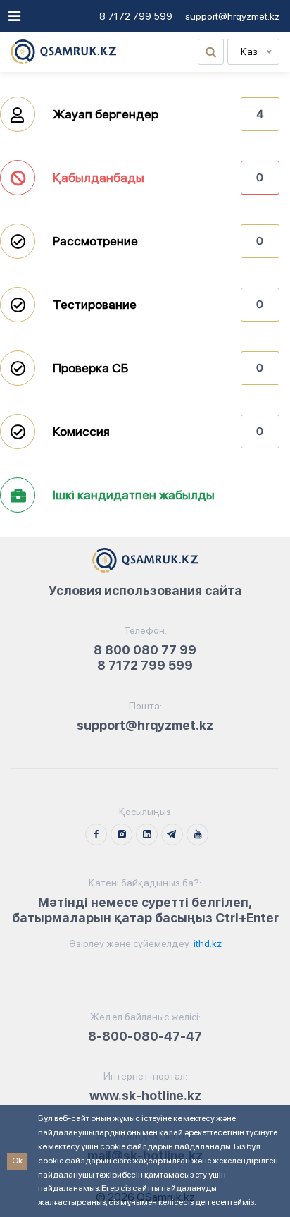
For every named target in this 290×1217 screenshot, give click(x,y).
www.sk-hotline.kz (145, 1095)
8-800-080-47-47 (145, 1036)
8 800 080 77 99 (145, 649)
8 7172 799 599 (135, 16)
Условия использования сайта (145, 590)
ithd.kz (206, 943)
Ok (17, 1161)
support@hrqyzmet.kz (232, 16)
